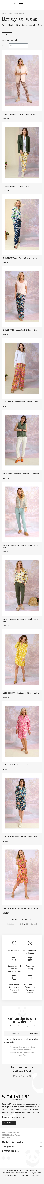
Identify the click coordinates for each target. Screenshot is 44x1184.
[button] (36, 4)
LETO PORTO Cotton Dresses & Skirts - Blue (20, 836)
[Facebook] (19, 1081)
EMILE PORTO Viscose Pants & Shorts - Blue (20, 330)
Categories (8, 1147)
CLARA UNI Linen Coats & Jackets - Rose (19, 114)
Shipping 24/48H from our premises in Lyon (14, 969)
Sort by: (5, 46)
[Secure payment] (14, 943)
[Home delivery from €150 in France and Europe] (14, 977)
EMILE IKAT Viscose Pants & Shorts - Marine (20, 258)
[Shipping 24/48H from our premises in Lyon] (14, 959)
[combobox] (23, 12)
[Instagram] (25, 1081)
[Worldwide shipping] (30, 959)
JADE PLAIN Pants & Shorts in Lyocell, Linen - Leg (20, 620)
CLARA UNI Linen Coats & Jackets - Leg (18, 186)
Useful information (13, 1142)
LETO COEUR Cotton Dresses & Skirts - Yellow (21, 693)
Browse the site (10, 1151)
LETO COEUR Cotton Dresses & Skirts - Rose (20, 765)
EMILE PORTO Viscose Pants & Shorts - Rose (20, 402)
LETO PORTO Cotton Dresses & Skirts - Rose (20, 908)
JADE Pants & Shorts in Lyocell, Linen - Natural (21, 473)
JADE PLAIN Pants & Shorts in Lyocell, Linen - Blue (20, 546)
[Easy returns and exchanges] (30, 943)
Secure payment (14, 950)
